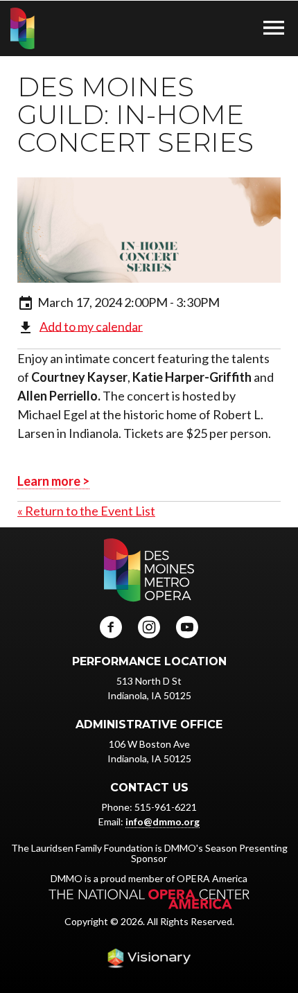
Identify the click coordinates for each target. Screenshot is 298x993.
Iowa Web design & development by (149, 958)
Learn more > (53, 481)
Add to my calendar (91, 325)
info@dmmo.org (162, 821)
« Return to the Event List (86, 510)
